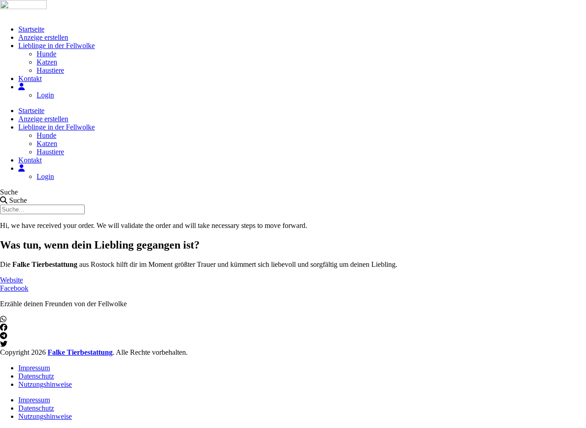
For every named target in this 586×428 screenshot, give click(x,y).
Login (45, 95)
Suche (9, 192)
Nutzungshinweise (45, 384)
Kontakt (30, 78)
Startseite (31, 29)
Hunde (46, 54)
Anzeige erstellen (43, 37)
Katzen (47, 62)
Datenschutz (36, 376)
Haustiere (50, 70)
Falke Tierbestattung (80, 352)
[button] (293, 319)
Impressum (34, 368)
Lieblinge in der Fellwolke (56, 45)
